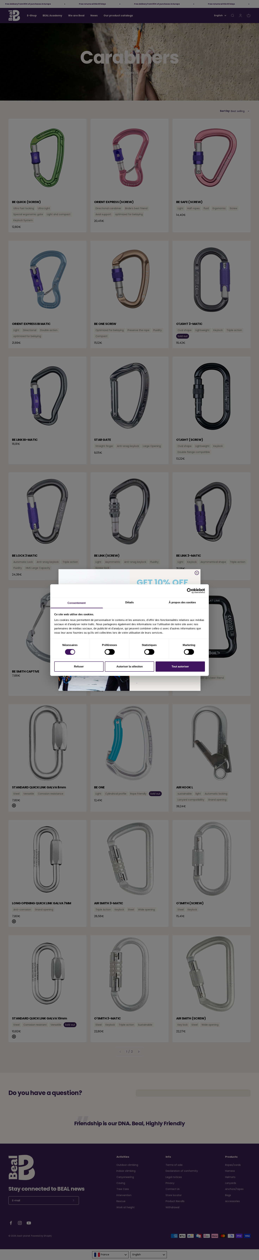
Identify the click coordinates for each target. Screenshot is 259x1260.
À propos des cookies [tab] (182, 602)
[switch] (110, 652)
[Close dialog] (197, 573)
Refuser (79, 666)
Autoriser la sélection (129, 666)
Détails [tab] (129, 602)
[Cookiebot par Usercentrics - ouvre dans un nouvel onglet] (189, 590)
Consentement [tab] (76, 602)
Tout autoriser (180, 666)
